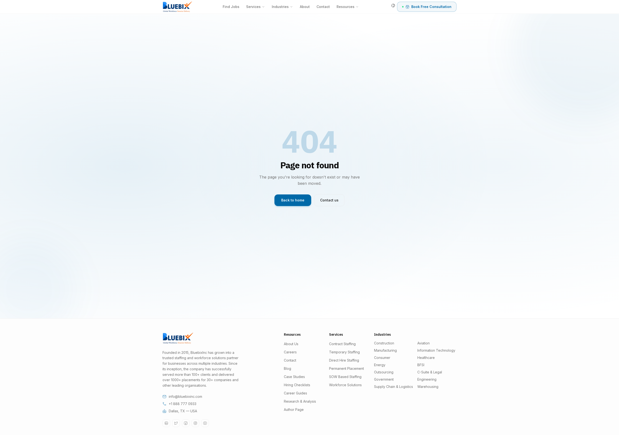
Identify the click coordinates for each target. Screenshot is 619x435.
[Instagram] (195, 423)
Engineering (426, 379)
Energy (379, 365)
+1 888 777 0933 (182, 404)
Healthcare (426, 358)
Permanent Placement (346, 368)
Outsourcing (383, 372)
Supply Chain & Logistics (393, 387)
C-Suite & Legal (429, 372)
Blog (287, 368)
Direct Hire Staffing (344, 360)
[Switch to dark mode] (393, 5)
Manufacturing (385, 350)
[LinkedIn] (166, 423)
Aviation (423, 343)
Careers (290, 352)
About (305, 7)
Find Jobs (231, 7)
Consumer (382, 358)
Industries (280, 7)
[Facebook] (186, 423)
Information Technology (436, 350)
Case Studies (294, 377)
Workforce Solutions (345, 385)
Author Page (294, 409)
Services (253, 7)
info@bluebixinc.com (185, 396)
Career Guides (295, 393)
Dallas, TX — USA (183, 411)
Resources (345, 7)
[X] (176, 423)
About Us (291, 344)
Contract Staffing (342, 344)
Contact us (329, 200)
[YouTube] (205, 423)
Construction (384, 343)
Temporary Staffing (344, 352)
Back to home (292, 200)
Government (384, 379)
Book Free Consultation (431, 7)
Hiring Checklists (297, 385)
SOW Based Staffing (345, 377)
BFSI (420, 365)
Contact (323, 7)
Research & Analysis (300, 401)
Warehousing (427, 387)
